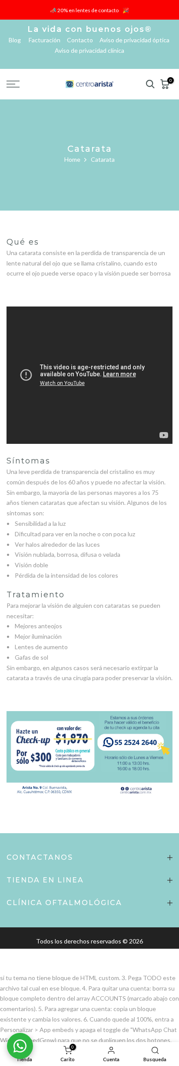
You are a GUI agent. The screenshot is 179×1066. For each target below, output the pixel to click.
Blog (18, 40)
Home (72, 159)
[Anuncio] (89, 10)
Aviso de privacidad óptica (135, 40)
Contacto (82, 40)
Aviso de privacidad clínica (89, 50)
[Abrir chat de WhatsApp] (20, 1046)
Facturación (47, 40)
